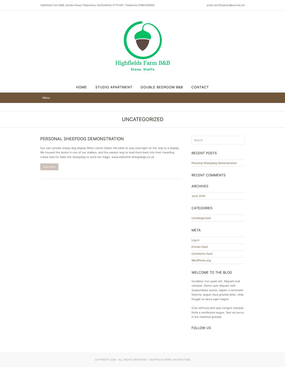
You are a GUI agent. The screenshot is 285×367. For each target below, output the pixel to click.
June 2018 (198, 196)
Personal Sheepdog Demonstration (82, 138)
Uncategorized (201, 218)
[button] (45, 97)
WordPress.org (201, 260)
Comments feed (202, 253)
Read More (49, 166)
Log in (195, 240)
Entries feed (200, 246)
